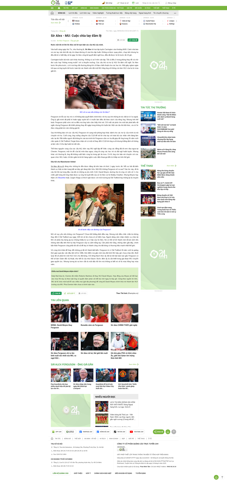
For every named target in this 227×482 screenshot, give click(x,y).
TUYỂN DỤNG (141, 473)
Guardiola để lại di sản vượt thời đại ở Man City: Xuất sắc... (105, 386)
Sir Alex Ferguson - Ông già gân (68, 41)
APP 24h (58, 432)
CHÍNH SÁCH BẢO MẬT (102, 473)
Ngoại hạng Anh (145, 13)
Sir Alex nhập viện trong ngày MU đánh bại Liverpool (82, 386)
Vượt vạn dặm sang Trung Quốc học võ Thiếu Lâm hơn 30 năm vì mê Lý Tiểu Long (166, 211)
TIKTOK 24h (121, 432)
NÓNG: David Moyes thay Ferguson (61, 326)
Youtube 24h (138, 432)
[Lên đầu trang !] (222, 477)
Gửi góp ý (71, 293)
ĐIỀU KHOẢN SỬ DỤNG (123, 473)
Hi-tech (147, 8)
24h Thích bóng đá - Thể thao (113, 8)
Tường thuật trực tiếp (114, 13)
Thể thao (165, 8)
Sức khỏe (138, 8)
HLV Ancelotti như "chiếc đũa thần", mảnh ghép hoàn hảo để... (127, 386)
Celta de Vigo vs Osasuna (129, 21)
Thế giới (156, 8)
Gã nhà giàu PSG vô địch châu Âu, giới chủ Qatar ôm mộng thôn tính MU (123, 355)
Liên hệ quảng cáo (60, 473)
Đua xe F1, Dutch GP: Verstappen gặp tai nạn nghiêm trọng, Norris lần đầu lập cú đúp (166, 186)
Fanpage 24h (87, 432)
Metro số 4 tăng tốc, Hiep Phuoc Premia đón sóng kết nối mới (166, 152)
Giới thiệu (78, 473)
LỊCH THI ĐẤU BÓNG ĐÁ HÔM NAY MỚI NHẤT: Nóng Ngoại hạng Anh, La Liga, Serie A (122, 404)
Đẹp (123, 438)
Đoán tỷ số (124, 3)
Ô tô (173, 8)
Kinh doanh (94, 8)
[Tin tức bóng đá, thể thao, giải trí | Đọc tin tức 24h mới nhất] (55, 3)
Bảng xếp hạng (130, 13)
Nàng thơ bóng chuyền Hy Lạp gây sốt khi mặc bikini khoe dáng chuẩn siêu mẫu (166, 174)
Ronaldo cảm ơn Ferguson (92, 325)
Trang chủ (54, 31)
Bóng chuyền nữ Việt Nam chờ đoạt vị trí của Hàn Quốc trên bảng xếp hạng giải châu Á (166, 198)
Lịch (137, 3)
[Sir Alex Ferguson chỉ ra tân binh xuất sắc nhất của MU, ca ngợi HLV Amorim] (64, 341)
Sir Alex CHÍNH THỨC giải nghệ (124, 325)
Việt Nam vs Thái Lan (106, 21)
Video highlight (98, 13)
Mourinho (61, 178)
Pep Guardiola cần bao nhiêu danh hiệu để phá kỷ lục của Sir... (60, 386)
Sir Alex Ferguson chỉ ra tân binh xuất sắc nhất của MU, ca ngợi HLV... (63, 355)
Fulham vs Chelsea (82, 21)
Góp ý (88, 473)
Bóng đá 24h (104, 432)
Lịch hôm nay (85, 13)
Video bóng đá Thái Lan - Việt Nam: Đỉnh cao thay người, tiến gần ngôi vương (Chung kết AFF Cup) (122, 417)
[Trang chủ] (54, 13)
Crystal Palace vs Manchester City (153, 21)
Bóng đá (84, 8)
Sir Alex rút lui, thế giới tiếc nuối (94, 353)
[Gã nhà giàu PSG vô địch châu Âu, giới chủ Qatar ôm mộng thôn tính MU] (124, 341)
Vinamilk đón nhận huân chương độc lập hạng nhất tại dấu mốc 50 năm (166, 139)
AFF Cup (75, 8)
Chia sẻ (134, 40)
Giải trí (129, 8)
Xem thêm (55, 23)
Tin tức (66, 8)
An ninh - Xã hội (90, 438)
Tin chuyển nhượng (160, 13)
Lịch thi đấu (73, 13)
